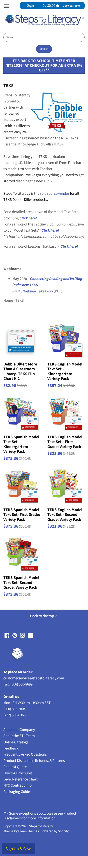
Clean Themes (28, 831)
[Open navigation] (6, 6)
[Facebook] (7, 635)
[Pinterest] (14, 635)
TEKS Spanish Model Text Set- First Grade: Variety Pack (21, 514)
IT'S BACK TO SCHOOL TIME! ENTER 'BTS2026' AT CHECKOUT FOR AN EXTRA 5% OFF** (44, 65)
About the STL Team (19, 736)
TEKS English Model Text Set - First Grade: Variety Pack (64, 441)
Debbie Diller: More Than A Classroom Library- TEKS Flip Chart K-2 (20, 371)
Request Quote (15, 767)
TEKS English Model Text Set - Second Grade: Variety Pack (64, 514)
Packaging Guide (16, 791)
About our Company (19, 730)
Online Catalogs (15, 742)
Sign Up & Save (18, 848)
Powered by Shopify (54, 831)
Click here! (50, 230)
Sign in (32, 5)
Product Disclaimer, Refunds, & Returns (34, 761)
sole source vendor (54, 193)
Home (8, 300)
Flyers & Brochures (17, 773)
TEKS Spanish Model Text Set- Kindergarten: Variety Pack (21, 444)
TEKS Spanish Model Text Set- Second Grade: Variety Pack (21, 582)
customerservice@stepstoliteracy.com (33, 678)
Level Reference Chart (20, 779)
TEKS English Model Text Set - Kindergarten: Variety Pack (64, 371)
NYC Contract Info (17, 785)
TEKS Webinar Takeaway (33, 291)
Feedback (11, 748)
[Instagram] (22, 635)
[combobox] (44, 37)
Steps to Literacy (41, 826)
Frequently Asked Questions (25, 754)
